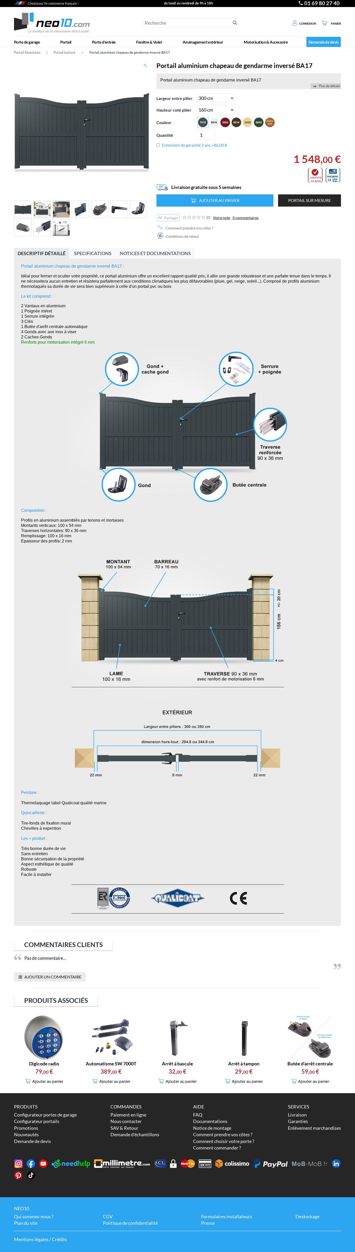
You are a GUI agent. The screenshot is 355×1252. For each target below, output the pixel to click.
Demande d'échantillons (134, 1134)
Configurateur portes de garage (45, 1115)
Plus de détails (329, 86)
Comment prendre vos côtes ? (189, 228)
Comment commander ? (217, 1148)
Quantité (164, 135)
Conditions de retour (182, 236)
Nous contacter (126, 1121)
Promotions (26, 1128)
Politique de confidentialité (130, 1223)
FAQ (197, 1115)
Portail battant (64, 52)
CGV (108, 1216)
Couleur (164, 122)
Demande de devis (32, 1141)
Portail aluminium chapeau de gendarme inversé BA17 (129, 52)
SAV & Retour (124, 1128)
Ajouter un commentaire (50, 976)
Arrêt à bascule (177, 1063)
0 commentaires (246, 217)
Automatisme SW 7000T (111, 1063)
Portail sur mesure (309, 200)
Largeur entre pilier (174, 98)
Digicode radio (44, 1063)
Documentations (210, 1121)
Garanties (298, 1121)
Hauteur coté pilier (174, 109)
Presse (208, 1223)
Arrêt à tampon (243, 1063)
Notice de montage (212, 1128)
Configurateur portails (36, 1121)
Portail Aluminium (27, 52)
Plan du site (25, 1223)
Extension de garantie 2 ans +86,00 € (194, 144)
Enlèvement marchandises (314, 1128)
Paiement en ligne (128, 1115)
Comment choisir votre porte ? (223, 1141)
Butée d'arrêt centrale (310, 1063)
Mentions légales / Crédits (40, 1239)
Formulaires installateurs (226, 1216)
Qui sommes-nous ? (33, 1216)
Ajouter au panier (219, 200)
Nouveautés (26, 1134)
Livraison (297, 1115)
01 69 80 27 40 (322, 3)
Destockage (307, 1216)
